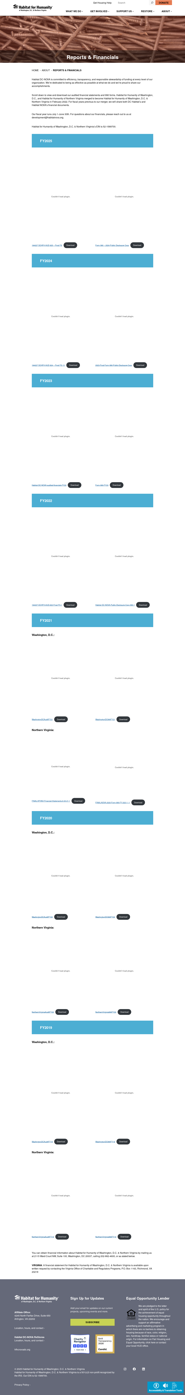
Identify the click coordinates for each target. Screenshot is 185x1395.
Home (35, 70)
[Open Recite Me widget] (165, 1388)
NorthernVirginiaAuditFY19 (43, 1236)
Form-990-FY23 (101, 485)
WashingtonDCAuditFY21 (42, 719)
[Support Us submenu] (133, 11)
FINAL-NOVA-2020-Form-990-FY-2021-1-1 (112, 802)
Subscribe (93, 1322)
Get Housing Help (102, 2)
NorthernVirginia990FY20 (105, 1012)
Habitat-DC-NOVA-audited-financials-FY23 (49, 485)
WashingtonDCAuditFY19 (42, 1141)
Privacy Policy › (22, 1384)
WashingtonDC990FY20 (105, 916)
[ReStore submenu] (154, 11)
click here (151, 1342)
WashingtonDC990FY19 (105, 1141)
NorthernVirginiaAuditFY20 (43, 1012)
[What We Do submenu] (82, 11)
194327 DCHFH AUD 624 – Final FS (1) (48, 365)
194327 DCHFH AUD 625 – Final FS (47, 245)
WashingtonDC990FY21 (105, 719)
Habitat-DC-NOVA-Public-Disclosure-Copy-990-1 (115, 605)
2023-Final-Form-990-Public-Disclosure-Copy (113, 365)
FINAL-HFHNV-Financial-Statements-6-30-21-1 (51, 801)
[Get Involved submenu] (108, 11)
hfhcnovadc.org (22, 1349)
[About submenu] (171, 11)
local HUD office (139, 1345)
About (46, 70)
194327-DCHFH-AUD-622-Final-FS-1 (47, 605)
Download (70, 245)
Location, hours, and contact (28, 1328)
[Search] (152, 2)
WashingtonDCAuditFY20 (42, 916)
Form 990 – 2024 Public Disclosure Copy (112, 245)
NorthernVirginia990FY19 (105, 1236)
